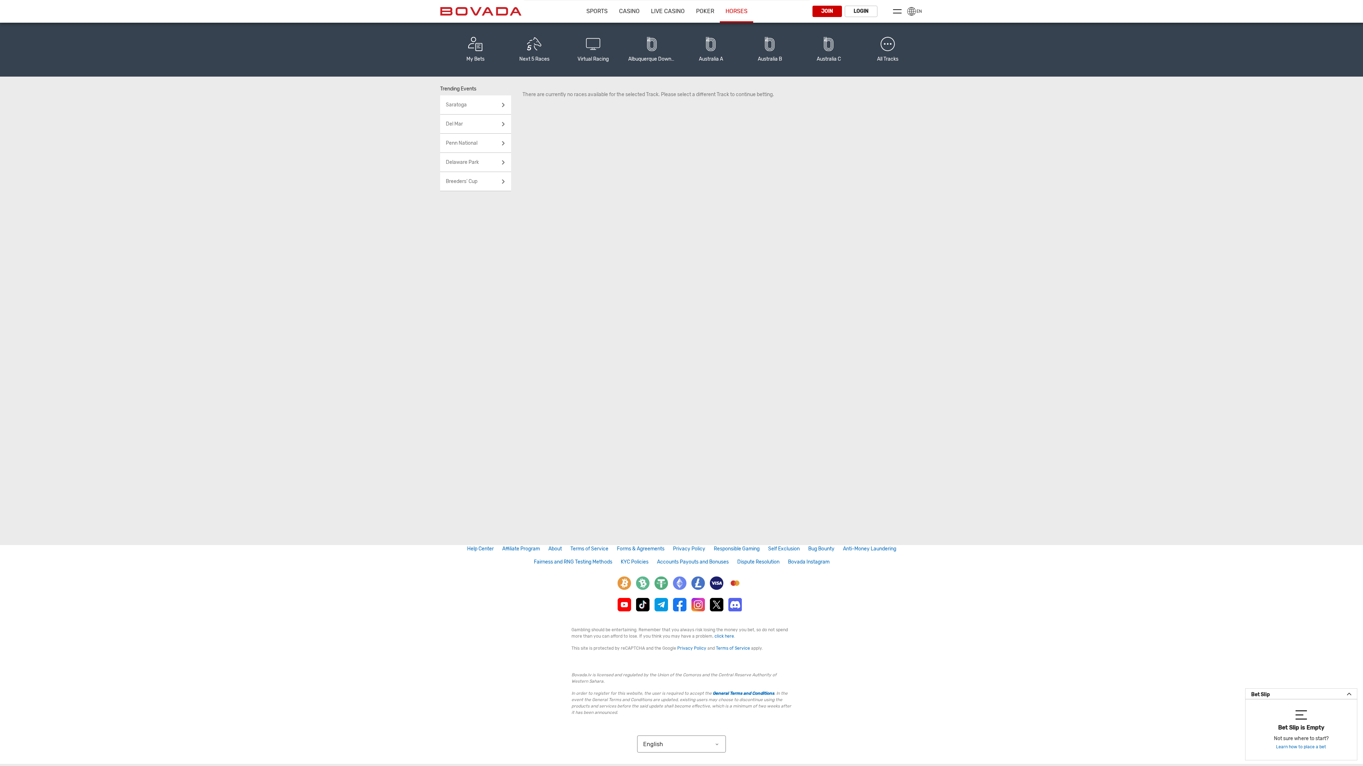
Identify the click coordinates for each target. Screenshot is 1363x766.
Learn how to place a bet (1301, 746)
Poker (705, 11)
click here (724, 636)
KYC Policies (634, 562)
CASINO (629, 11)
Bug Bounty (821, 549)
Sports (597, 11)
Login (861, 11)
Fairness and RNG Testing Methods (573, 562)
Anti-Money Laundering (869, 549)
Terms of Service (589, 549)
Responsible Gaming (737, 549)
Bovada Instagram (809, 562)
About (555, 549)
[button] (887, 49)
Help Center (480, 549)
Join (827, 11)
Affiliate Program (521, 549)
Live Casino (668, 11)
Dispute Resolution (758, 562)
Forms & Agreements (640, 549)
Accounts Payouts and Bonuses (693, 562)
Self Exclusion (784, 549)
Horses (737, 11)
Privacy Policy (689, 549)
